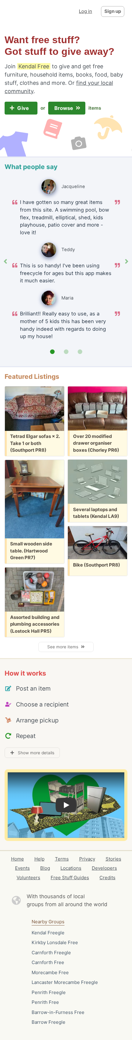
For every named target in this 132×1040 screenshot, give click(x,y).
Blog (45, 868)
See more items (64, 646)
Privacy (87, 859)
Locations (70, 868)
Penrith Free (45, 1002)
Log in (85, 11)
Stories (113, 859)
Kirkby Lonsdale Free (55, 942)
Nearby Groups (48, 922)
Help (39, 859)
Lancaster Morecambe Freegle (65, 982)
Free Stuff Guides (70, 877)
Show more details (34, 752)
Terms (62, 859)
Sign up (112, 11)
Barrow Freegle (48, 1022)
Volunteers (28, 877)
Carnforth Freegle (51, 952)
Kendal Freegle (48, 933)
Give (24, 108)
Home (17, 859)
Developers (104, 868)
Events (22, 868)
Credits (107, 877)
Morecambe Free (50, 972)
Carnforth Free (48, 962)
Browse (64, 108)
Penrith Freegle (49, 992)
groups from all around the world (67, 904)
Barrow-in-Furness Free (58, 1012)
